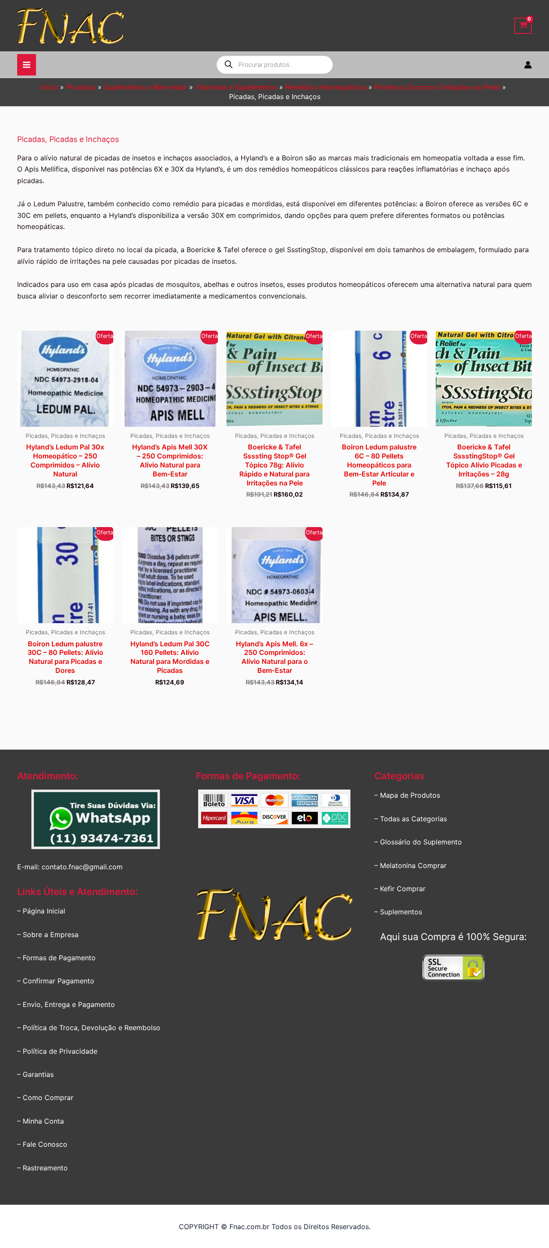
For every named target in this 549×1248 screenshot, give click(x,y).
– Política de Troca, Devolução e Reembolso (88, 1027)
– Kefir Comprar (399, 888)
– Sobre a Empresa (47, 934)
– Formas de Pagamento (56, 957)
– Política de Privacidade (57, 1051)
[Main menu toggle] (26, 64)
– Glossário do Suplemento (418, 842)
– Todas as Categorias (410, 818)
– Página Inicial (41, 911)
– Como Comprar (45, 1097)
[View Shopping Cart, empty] (523, 26)
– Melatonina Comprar (410, 865)
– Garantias (35, 1074)
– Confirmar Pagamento (55, 981)
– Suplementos (398, 911)
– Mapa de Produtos (407, 795)
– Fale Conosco (42, 1144)
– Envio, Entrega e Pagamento (66, 1004)
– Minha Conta (40, 1121)
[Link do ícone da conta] (528, 65)
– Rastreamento (42, 1168)
